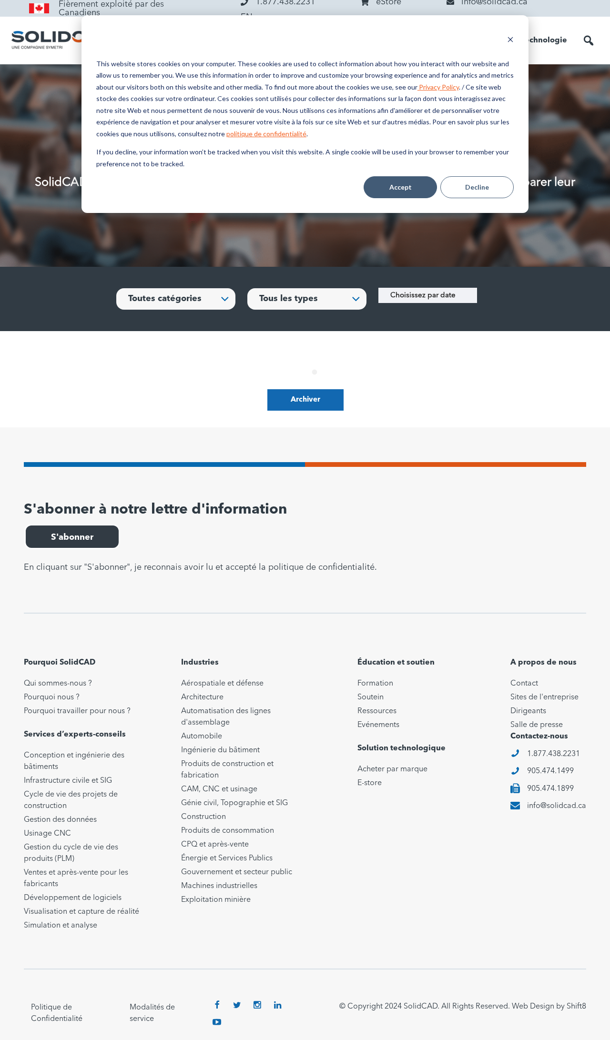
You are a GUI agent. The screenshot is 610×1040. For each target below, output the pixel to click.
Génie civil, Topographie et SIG (234, 803)
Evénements (378, 725)
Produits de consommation (227, 831)
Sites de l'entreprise (544, 697)
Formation (375, 683)
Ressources (376, 711)
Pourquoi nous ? (52, 697)
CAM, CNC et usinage (219, 789)
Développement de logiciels (73, 898)
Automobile (201, 736)
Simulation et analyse (60, 925)
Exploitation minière (216, 900)
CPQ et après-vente (215, 844)
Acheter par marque (392, 769)
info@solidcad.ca (556, 806)
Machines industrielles (219, 886)
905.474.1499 (550, 771)
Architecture (202, 697)
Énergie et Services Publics (227, 858)
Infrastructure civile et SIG (68, 781)
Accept (400, 187)
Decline (477, 187)
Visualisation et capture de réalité (81, 912)
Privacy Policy (438, 87)
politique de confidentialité (266, 134)
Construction (203, 817)
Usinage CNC (47, 834)
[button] (588, 40)
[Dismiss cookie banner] (510, 40)
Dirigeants (528, 711)
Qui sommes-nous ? (58, 683)
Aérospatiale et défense (222, 683)
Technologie (544, 40)
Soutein (370, 697)
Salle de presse (536, 725)
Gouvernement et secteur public (236, 872)
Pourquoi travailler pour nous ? (77, 711)
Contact (524, 683)
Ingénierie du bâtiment (220, 750)
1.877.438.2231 (553, 754)
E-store (369, 783)
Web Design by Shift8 (549, 1006)
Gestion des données (60, 820)
